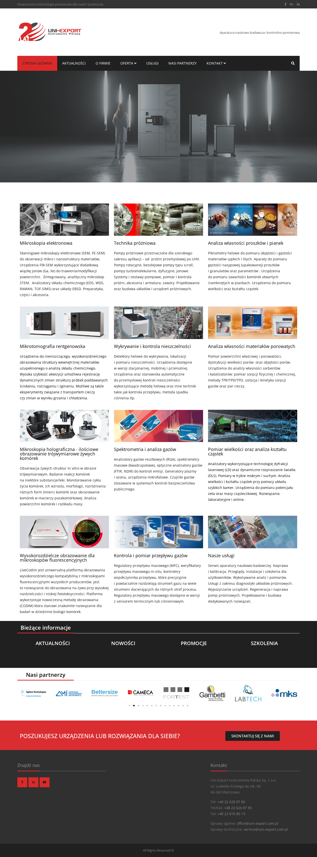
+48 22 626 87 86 (231, 801)
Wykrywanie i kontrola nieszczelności (152, 346)
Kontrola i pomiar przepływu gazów (150, 555)
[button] (129, 705)
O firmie (103, 63)
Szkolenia (264, 643)
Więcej (27, 145)
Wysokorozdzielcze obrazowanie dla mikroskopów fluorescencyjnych (57, 557)
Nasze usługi (221, 555)
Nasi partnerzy (182, 63)
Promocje (194, 643)
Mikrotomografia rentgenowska (52, 346)
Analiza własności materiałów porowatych (251, 346)
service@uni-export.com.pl (266, 829)
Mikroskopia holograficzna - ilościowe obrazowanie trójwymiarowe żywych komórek (59, 453)
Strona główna (37, 63)
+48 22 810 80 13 (231, 813)
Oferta (127, 63)
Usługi (152, 63)
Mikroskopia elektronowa (46, 243)
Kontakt (215, 63)
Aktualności (74, 63)
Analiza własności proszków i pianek (245, 243)
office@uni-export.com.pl (257, 823)
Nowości (123, 643)
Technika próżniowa (135, 243)
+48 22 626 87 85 (238, 807)
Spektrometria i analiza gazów (145, 449)
